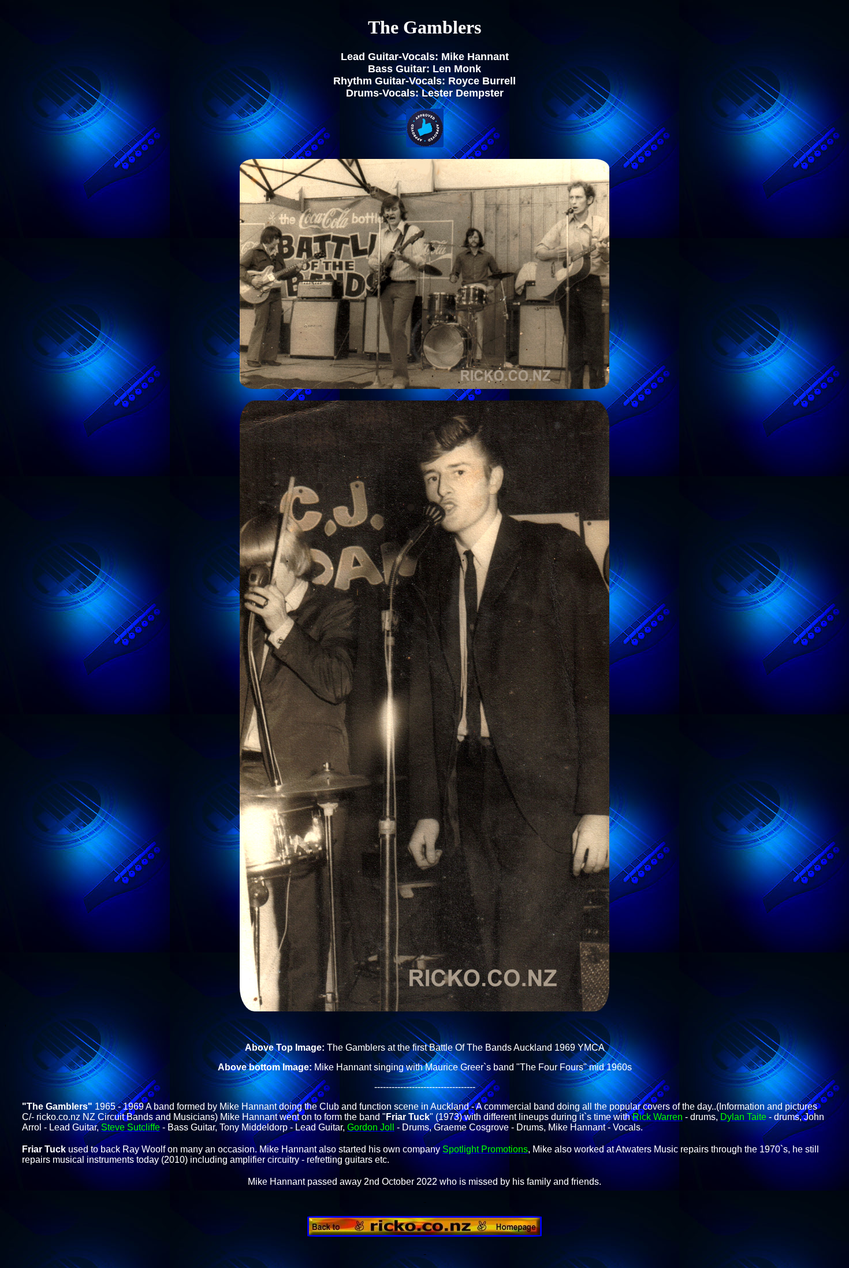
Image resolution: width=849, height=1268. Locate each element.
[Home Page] (424, 1234)
